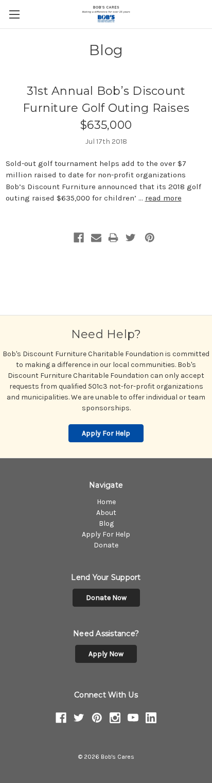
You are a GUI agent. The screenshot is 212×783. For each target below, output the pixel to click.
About (106, 512)
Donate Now (106, 597)
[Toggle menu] (14, 14)
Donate (106, 545)
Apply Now (106, 653)
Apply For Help (106, 433)
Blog (106, 523)
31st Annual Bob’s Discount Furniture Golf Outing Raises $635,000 (106, 108)
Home (106, 501)
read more (163, 198)
